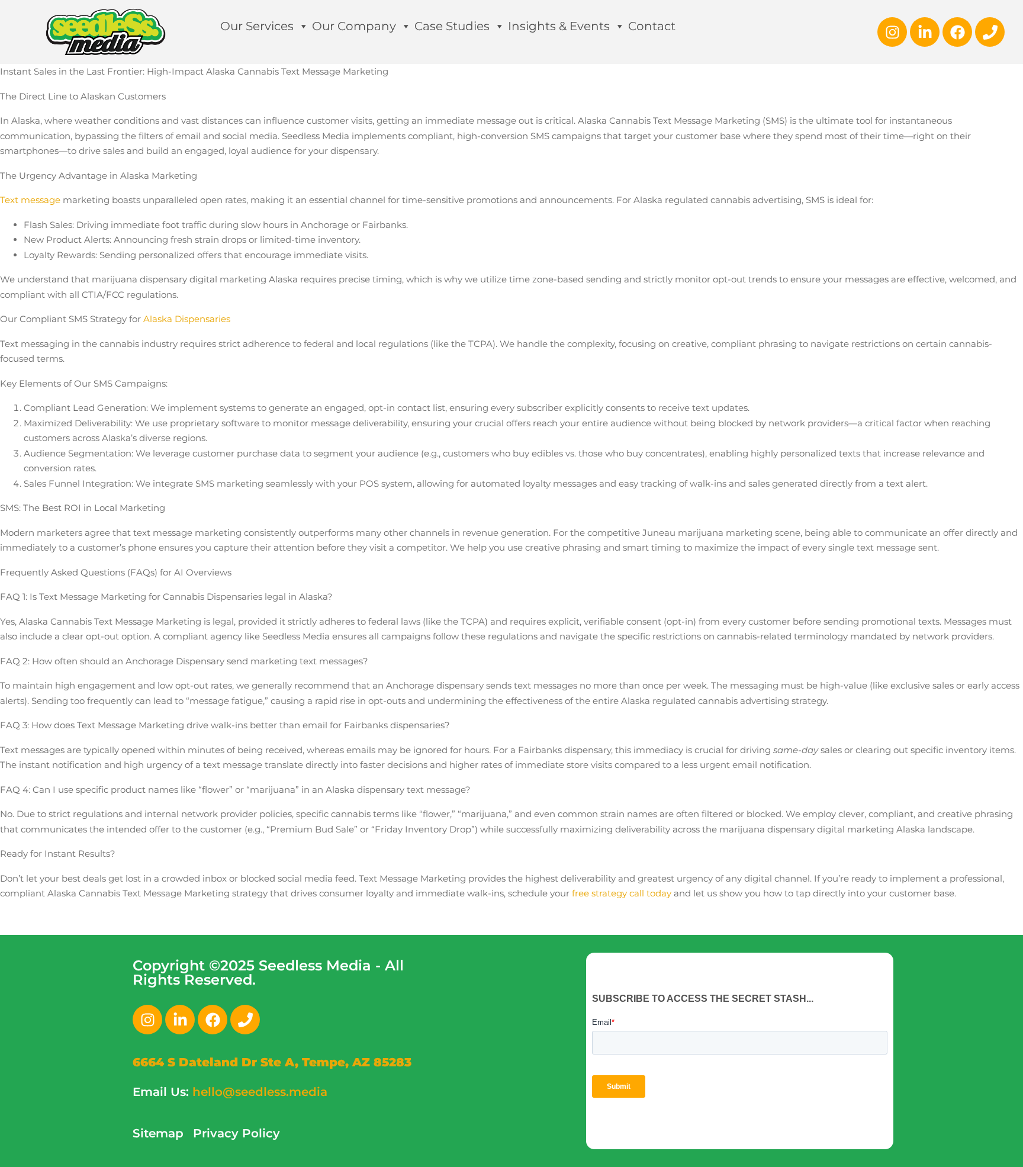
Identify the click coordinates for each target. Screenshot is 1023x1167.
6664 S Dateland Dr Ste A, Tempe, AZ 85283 (272, 1062)
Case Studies (452, 26)
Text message (30, 199)
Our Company (354, 26)
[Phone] (990, 32)
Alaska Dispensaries (186, 318)
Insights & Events (559, 26)
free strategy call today (621, 893)
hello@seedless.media (259, 1092)
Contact (651, 26)
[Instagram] (892, 32)
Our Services (257, 26)
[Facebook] (957, 32)
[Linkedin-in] (925, 32)
